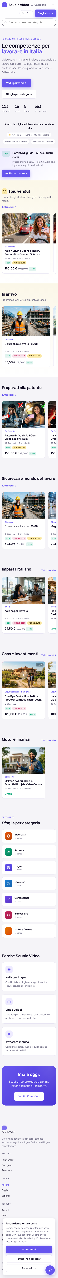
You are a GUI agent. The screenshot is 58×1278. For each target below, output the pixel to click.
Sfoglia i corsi (45, 13)
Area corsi (7, 1170)
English (5, 1190)
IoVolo (7, 607)
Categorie (7, 1165)
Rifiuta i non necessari (29, 1258)
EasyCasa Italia (12, 692)
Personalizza (29, 1268)
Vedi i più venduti (16, 83)
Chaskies (9, 339)
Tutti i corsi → (9, 206)
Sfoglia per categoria (19, 94)
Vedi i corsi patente (16, 173)
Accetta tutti (29, 1249)
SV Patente (10, 247)
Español (6, 1195)
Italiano (5, 1184)
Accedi (5, 1210)
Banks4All (25, 692)
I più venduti (8, 1159)
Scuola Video (19, 5)
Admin (5, 1215)
